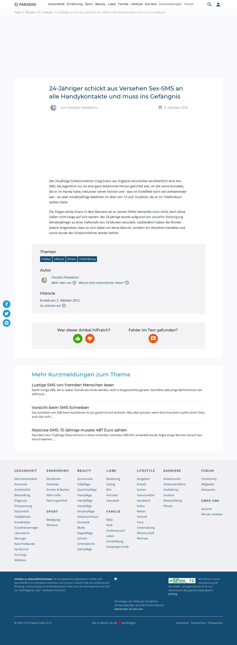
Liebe (112, 4)
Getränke (52, 484)
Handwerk (143, 500)
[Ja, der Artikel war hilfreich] (77, 338)
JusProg (172, 594)
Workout (52, 525)
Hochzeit (112, 495)
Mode (81, 528)
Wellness (20, 560)
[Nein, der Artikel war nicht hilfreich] (90, 338)
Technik (142, 517)
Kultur (141, 506)
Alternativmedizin (25, 479)
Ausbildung (170, 490)
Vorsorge (20, 555)
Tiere (140, 522)
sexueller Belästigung (167, 217)
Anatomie (20, 484)
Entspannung (23, 506)
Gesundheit (56, 4)
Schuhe (82, 538)
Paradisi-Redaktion (65, 277)
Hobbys (46, 259)
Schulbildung (114, 541)
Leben (110, 536)
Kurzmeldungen (170, 4)
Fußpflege (83, 484)
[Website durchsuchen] (209, 4)
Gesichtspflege (87, 490)
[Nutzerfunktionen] (218, 4)
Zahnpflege (84, 549)
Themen (30, 12)
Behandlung (22, 495)
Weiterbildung (172, 500)
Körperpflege (86, 511)
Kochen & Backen (57, 490)
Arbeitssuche (172, 479)
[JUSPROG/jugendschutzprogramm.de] (182, 580)
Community (209, 479)
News (17, 12)
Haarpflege (84, 495)
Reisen (141, 511)
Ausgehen (143, 479)
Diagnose (20, 500)
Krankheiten (22, 522)
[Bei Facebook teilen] (6, 304)
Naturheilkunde (24, 544)
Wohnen (142, 538)
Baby (109, 520)
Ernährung (75, 4)
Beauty (100, 4)
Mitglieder (207, 484)
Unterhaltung (87, 259)
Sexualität (112, 500)
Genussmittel (145, 495)
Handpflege (84, 500)
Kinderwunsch (115, 530)
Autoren (206, 509)
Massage (20, 538)
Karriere (151, 4)
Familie (123, 4)
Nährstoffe (53, 495)
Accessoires (85, 479)
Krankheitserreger (26, 528)
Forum (189, 4)
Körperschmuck (87, 517)
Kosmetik (83, 522)
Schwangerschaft (117, 547)
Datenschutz (198, 623)
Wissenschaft (145, 533)
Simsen (48, 12)
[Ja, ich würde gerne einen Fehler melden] (153, 338)
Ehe (108, 490)
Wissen (168, 506)
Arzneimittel (22, 490)
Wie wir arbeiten (212, 514)
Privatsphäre (215, 623)
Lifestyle (137, 4)
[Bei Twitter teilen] (6, 313)
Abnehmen (53, 479)
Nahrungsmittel (56, 500)
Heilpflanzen (22, 517)
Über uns (210, 500)
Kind (109, 525)
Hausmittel (21, 511)
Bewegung (53, 520)
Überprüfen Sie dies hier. (129, 609)
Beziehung (113, 479)
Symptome (21, 549)
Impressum (182, 623)
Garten (141, 490)
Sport (89, 4)
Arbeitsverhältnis (174, 484)
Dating (110, 484)
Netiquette (208, 490)
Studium (169, 495)
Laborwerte (21, 533)
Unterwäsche (86, 544)
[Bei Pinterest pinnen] (6, 323)
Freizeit (141, 484)
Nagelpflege (85, 533)
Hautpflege (84, 506)
